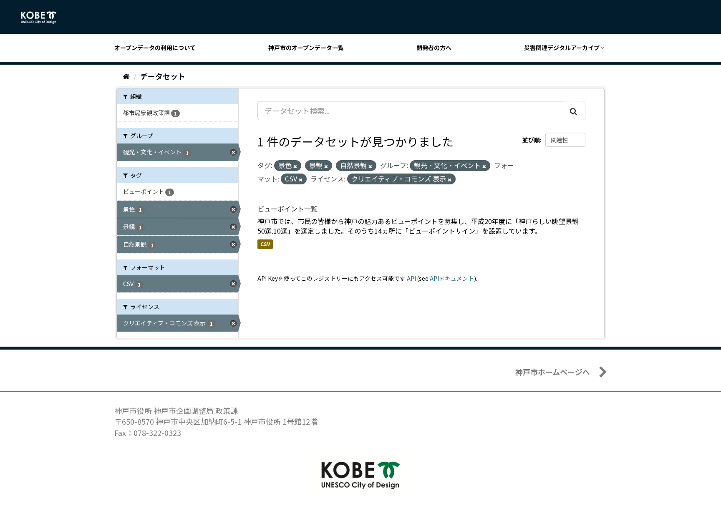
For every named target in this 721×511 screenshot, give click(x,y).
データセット (162, 75)
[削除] (295, 166)
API (411, 278)
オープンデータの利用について (155, 47)
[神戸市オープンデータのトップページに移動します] (43, 17)
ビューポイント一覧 (287, 209)
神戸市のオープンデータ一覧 (306, 47)
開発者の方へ (433, 47)
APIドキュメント (452, 278)
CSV (265, 243)
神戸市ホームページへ (552, 371)
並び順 (531, 140)
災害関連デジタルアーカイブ (562, 47)
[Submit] (574, 110)
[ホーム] (126, 75)
